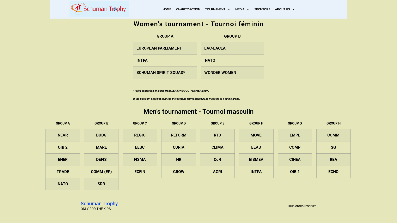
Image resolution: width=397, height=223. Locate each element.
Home (167, 9)
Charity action (188, 9)
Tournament (215, 9)
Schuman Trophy (99, 203)
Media (239, 9)
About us (282, 9)
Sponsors (262, 9)
